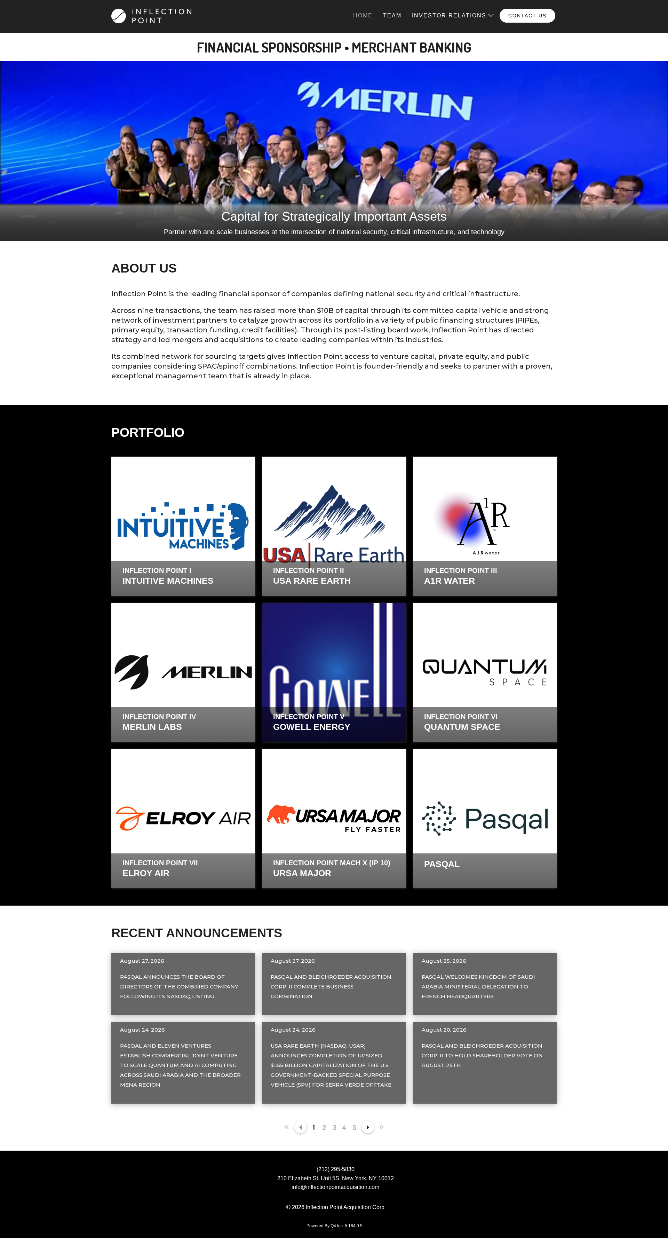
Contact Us (527, 15)
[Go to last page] (381, 1127)
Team (392, 15)
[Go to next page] (368, 1127)
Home (363, 15)
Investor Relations (449, 15)
